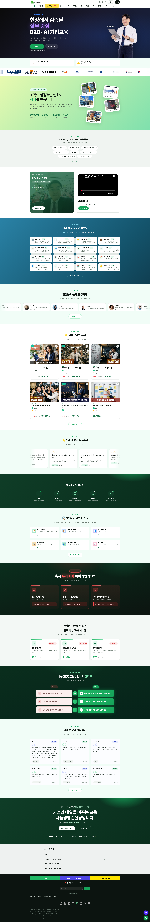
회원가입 (111, 2)
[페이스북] (64, 903)
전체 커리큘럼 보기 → (75, 276)
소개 (31, 896)
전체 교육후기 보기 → (75, 161)
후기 (68, 6)
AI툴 (82, 6)
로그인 (117, 2)
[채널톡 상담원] (146, 912)
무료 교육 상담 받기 (37, 46)
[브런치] (73, 903)
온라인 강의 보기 (52, 46)
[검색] (100, 2)
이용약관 (40, 896)
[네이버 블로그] (77, 903)
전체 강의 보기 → (75, 424)
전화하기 (44, 878)
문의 (114, 6)
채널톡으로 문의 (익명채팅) (75, 878)
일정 (87, 6)
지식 (93, 6)
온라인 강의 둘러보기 (83, 828)
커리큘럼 (41, 6)
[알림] (103, 2)
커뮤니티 (107, 6)
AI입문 (75, 6)
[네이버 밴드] (85, 903)
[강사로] (89, 903)
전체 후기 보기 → (75, 790)
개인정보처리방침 (77, 893)
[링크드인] (68, 903)
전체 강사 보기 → (75, 316)
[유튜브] (60, 903)
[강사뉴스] (81, 903)
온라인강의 (52, 6)
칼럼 (99, 6)
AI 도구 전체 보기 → (75, 555)
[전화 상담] (146, 918)
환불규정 (56, 896)
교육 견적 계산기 (105, 878)
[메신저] (105, 2)
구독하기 (87, 888)
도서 (35, 896)
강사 (62, 6)
